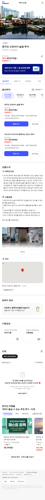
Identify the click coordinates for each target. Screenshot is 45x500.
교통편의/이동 (37, 414)
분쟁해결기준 (28, 474)
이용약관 (4, 472)
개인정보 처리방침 (31, 472)
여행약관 (18, 474)
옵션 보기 (16, 124)
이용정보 (28, 81)
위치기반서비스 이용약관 (17, 472)
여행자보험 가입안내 (8, 474)
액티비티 (25, 414)
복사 (25, 286)
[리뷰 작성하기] (41, 351)
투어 (17, 414)
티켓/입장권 (7, 414)
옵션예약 (6, 81)
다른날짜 (38, 89)
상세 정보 (35, 124)
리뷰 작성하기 (22, 393)
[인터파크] (4, 3)
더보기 (22, 252)
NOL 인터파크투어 (10, 356)
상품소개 (17, 81)
